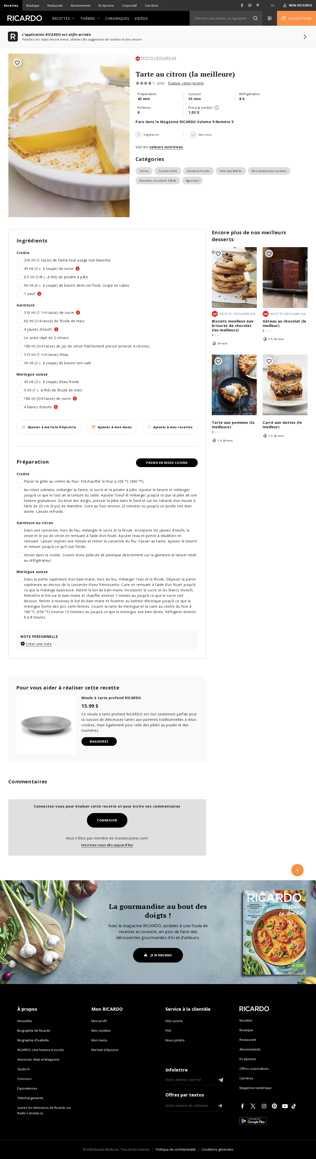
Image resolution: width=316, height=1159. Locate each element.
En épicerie (106, 5)
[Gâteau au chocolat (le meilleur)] (285, 277)
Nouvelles (24, 1021)
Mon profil (99, 1021)
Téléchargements (30, 1098)
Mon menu (99, 1040)
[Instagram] (265, 1106)
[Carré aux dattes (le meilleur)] (285, 385)
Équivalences (27, 1088)
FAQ (168, 1030)
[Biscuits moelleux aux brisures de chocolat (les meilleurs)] (234, 277)
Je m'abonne (161, 955)
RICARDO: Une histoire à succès (40, 1050)
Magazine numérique (255, 1088)
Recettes (11, 5)
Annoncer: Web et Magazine (38, 1059)
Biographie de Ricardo (33, 1030)
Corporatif (129, 5)
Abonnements (80, 5)
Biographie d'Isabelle (33, 1040)
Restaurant (54, 5)
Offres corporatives (254, 1068)
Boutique (32, 5)
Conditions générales (217, 1149)
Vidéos (141, 18)
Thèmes (87, 18)
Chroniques (117, 18)
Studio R (23, 1069)
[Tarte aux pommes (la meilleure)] (234, 385)
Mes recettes (101, 1030)
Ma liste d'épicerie (104, 1050)
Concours (24, 1078)
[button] (255, 18)
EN (273, 5)
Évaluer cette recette (186, 83)
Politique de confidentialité (176, 1149)
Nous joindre (175, 1040)
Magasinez (99, 741)
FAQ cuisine (174, 1021)
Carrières (151, 5)
